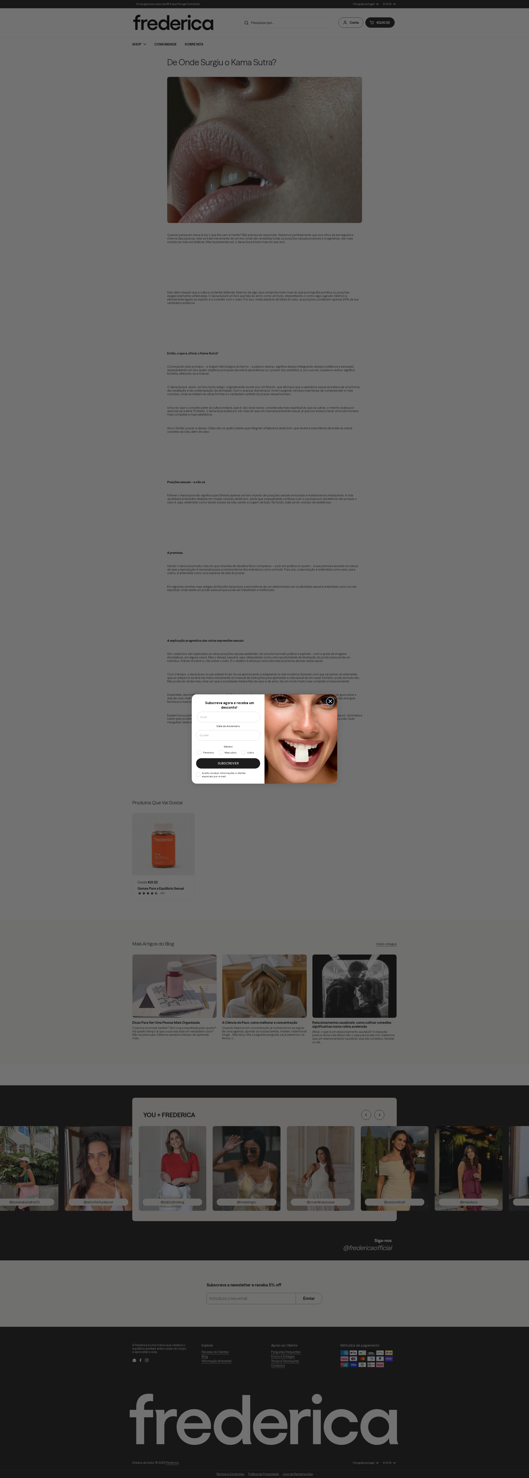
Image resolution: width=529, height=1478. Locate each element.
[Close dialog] (330, 701)
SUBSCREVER (228, 763)
